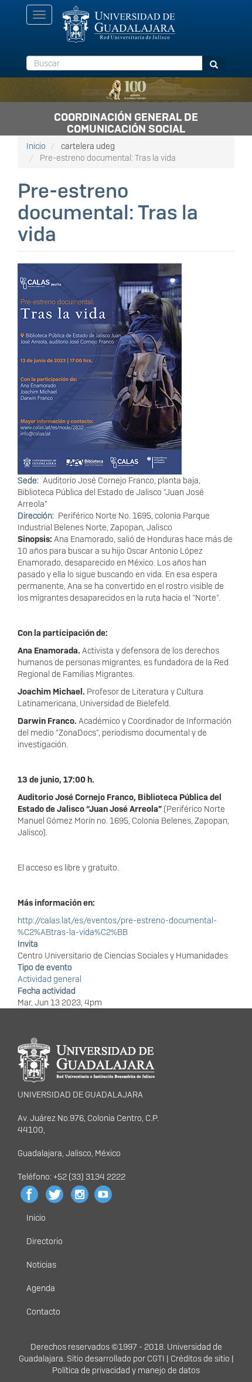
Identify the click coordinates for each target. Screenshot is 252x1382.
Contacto (43, 1311)
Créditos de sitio (200, 1358)
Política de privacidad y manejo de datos (126, 1370)
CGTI (156, 1358)
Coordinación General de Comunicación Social (126, 120)
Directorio (44, 1241)
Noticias (41, 1264)
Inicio (36, 146)
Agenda (40, 1288)
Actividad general (49, 979)
